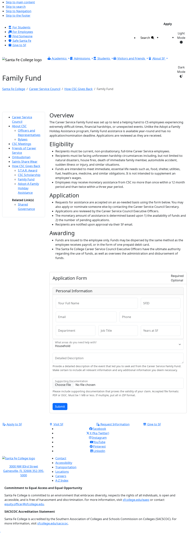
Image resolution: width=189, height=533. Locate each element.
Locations (62, 472)
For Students (21, 27)
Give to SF (19, 45)
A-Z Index (61, 480)
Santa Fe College (13, 89)
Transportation (65, 467)
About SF (159, 58)
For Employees (22, 32)
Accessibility (63, 463)
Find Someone (22, 36)
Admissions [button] (82, 58)
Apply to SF (14, 424)
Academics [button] (59, 58)
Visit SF (58, 424)
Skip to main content (20, 2)
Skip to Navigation (18, 11)
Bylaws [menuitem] (23, 139)
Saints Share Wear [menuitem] (24, 162)
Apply (168, 24)
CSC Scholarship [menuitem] (29, 175)
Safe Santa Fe (21, 41)
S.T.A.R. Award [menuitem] (27, 170)
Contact (60, 458)
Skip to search (16, 7)
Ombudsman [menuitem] (21, 157)
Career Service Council (44, 89)
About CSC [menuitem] (19, 126)
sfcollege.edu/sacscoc (52, 523)
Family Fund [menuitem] (26, 179)
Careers (60, 476)
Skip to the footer (18, 15)
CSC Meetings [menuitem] (21, 144)
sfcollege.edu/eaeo (136, 500)
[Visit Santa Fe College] (23, 460)
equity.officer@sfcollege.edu (24, 504)
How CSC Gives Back (78, 89)
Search (145, 38)
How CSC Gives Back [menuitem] (26, 166)
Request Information (115, 424)
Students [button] (104, 58)
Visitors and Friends (131, 58)
